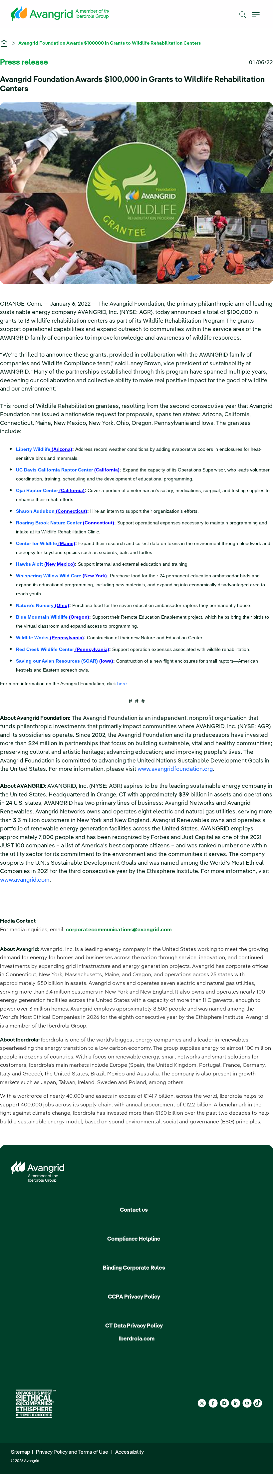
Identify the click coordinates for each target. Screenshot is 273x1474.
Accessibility (129, 1452)
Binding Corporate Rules (134, 1268)
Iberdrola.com (136, 1339)
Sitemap (21, 1452)
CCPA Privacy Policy (134, 1297)
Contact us (134, 1210)
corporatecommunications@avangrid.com (119, 930)
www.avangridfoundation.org (175, 769)
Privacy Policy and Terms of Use (73, 1452)
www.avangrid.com (25, 880)
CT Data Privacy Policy (134, 1326)
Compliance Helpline (133, 1239)
